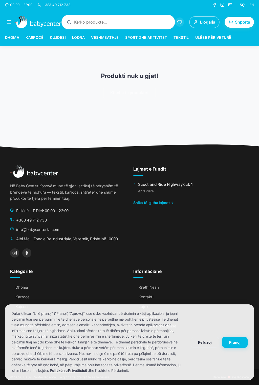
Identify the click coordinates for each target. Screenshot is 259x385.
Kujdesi (58, 37)
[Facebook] (214, 5)
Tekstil (181, 37)
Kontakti (146, 297)
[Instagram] (222, 5)
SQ (242, 5)
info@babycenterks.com (37, 229)
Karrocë (35, 37)
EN (251, 5)
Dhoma (12, 37)
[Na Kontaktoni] (230, 5)
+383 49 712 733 (31, 220)
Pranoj (235, 342)
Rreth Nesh (149, 287)
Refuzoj (205, 342)
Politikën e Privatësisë (68, 370)
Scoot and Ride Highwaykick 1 (165, 184)
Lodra (78, 37)
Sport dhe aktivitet (146, 37)
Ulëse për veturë (213, 37)
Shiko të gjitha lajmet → (153, 202)
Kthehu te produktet (129, 92)
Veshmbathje (105, 37)
